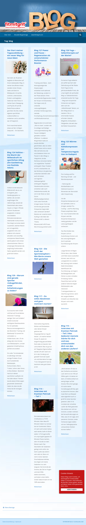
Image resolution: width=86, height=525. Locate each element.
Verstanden (72, 489)
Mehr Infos (64, 486)
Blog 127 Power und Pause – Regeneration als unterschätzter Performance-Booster (42, 56)
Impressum (18, 521)
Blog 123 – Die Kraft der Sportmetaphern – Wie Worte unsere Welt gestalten (42, 253)
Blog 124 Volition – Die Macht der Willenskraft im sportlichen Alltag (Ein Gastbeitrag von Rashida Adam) (15, 160)
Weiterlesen (11, 135)
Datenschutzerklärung (8, 521)
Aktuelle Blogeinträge (21, 35)
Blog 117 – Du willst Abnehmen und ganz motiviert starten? (42, 300)
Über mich (7, 35)
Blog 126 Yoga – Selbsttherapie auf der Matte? (70, 53)
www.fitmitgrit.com (37, 35)
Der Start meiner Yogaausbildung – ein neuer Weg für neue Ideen (15, 54)
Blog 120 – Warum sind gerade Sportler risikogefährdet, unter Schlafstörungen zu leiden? (15, 283)
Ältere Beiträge (10, 507)
